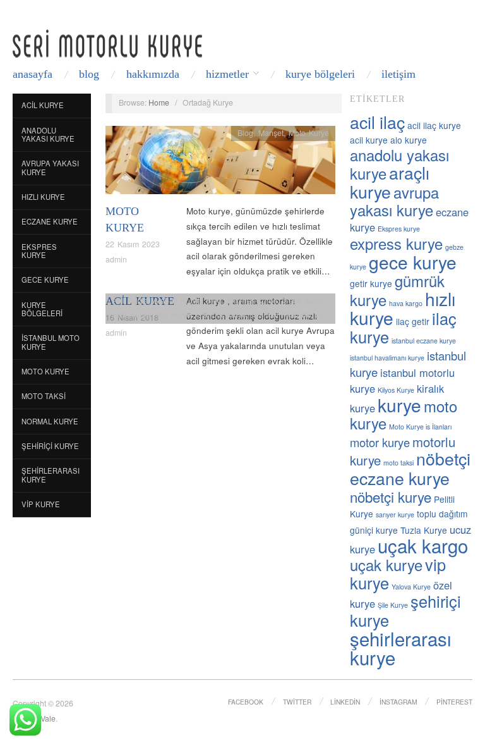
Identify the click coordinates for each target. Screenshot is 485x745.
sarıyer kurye (395, 514)
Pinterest (454, 701)
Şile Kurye (393, 605)
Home (158, 102)
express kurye (396, 243)
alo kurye (408, 139)
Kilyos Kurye (396, 390)
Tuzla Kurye (423, 530)
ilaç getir (412, 321)
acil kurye (369, 139)
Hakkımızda (152, 74)
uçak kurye (386, 565)
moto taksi (398, 462)
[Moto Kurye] (220, 163)
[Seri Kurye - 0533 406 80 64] (107, 43)
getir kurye (371, 283)
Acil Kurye (42, 105)
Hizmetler (227, 74)
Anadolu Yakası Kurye (48, 134)
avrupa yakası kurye (394, 201)
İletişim (398, 74)
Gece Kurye (45, 279)
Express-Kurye (252, 300)
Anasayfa (32, 74)
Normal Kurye (49, 421)
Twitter (297, 701)
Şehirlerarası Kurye (50, 474)
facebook (245, 701)
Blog (89, 74)
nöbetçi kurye (390, 496)
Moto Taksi (43, 396)
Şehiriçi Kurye (50, 446)
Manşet (271, 133)
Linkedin (345, 701)
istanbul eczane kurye (424, 340)
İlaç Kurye (173, 314)
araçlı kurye (389, 182)
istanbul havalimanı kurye (387, 357)
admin (116, 259)
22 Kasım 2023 (132, 244)
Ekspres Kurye (39, 251)
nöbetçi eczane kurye (410, 468)
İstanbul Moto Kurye (50, 342)
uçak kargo (423, 545)
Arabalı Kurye (177, 300)
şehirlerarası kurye (401, 648)
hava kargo (405, 303)
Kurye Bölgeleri (320, 74)
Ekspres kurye (399, 228)
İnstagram (398, 701)
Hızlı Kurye (43, 197)
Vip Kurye (40, 504)
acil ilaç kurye (434, 125)
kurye (399, 404)
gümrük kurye (397, 290)
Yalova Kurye (411, 586)
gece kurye (413, 261)
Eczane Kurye (49, 221)
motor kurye (380, 442)
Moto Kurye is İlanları (420, 426)
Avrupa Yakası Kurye (50, 167)
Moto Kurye (45, 371)
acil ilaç (377, 121)
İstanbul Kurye (221, 314)
